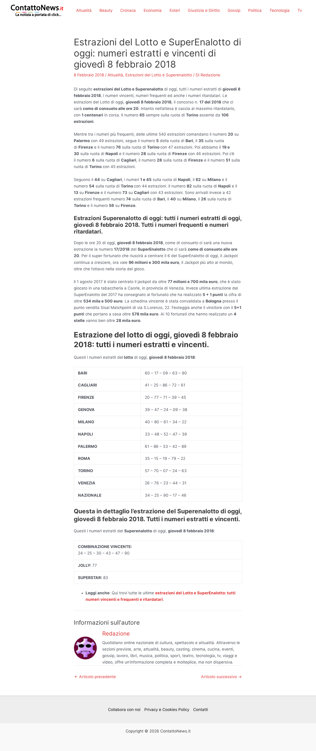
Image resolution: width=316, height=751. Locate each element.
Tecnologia (280, 10)
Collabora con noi (124, 709)
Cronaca (128, 10)
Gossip (234, 10)
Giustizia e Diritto (204, 10)
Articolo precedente (95, 677)
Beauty (105, 10)
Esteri (175, 10)
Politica (255, 10)
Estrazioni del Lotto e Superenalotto (158, 75)
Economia (153, 10)
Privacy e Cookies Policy (166, 709)
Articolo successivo (221, 677)
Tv (299, 10)
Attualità (84, 10)
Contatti (200, 709)
